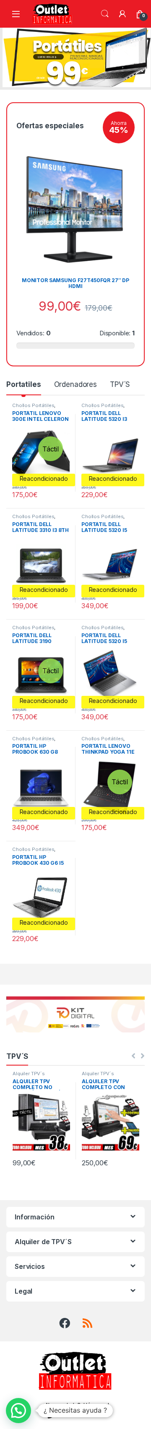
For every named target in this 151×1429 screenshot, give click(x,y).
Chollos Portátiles (33, 405)
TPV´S (120, 384)
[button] (18, 1410)
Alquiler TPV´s (29, 1073)
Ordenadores (75, 384)
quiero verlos (46, 57)
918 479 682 (81, 1414)
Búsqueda (104, 13)
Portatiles (23, 384)
